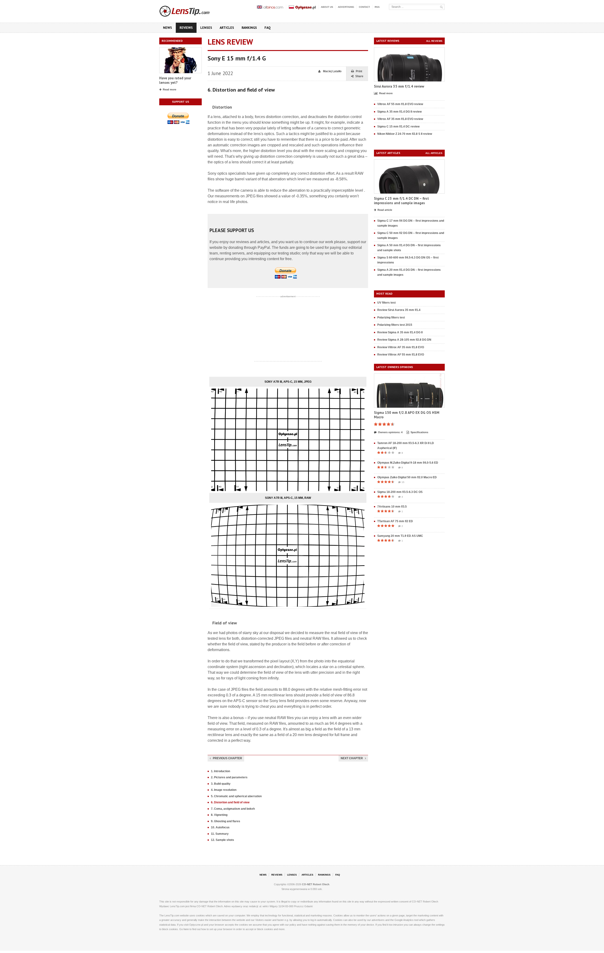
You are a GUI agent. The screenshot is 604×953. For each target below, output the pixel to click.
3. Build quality (221, 783)
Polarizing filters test (391, 317)
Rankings (249, 27)
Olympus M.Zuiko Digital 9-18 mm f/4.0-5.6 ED (407, 462)
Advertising (346, 7)
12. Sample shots (222, 840)
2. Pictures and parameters (229, 777)
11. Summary (220, 833)
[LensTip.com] (190, 10)
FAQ (267, 27)
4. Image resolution (223, 790)
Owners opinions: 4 (390, 432)
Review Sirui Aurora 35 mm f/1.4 (398, 310)
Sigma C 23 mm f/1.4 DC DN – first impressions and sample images (401, 200)
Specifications (419, 432)
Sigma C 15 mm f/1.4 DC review (398, 126)
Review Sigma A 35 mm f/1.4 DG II (400, 332)
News (167, 27)
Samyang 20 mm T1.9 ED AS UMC (400, 536)
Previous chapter (227, 758)
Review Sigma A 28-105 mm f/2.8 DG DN (404, 339)
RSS (377, 7)
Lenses (206, 27)
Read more (169, 89)
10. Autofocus (220, 827)
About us (327, 7)
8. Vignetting (219, 815)
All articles (433, 153)
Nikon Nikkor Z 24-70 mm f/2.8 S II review (404, 134)
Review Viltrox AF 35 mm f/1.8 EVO (400, 347)
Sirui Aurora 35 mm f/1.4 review (399, 86)
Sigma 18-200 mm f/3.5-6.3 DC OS (400, 492)
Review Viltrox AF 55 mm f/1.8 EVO (400, 354)
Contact (364, 7)
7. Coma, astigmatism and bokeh (233, 808)
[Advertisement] (287, 328)
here (186, 929)
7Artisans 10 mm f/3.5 (392, 506)
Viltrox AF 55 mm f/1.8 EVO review (400, 104)
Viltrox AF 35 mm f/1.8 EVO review (400, 119)
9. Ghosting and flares (225, 821)
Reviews (186, 27)
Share (359, 76)
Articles (227, 27)
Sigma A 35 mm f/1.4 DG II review (399, 111)
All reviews (434, 41)
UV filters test (386, 302)
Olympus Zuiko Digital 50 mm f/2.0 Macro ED (407, 477)
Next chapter (352, 758)
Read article (385, 209)
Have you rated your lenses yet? (175, 80)
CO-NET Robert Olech (315, 884)
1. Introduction (220, 771)
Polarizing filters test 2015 (394, 324)
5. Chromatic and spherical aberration (236, 796)
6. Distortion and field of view (230, 802)
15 (403, 482)
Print (359, 71)
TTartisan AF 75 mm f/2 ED (395, 521)
